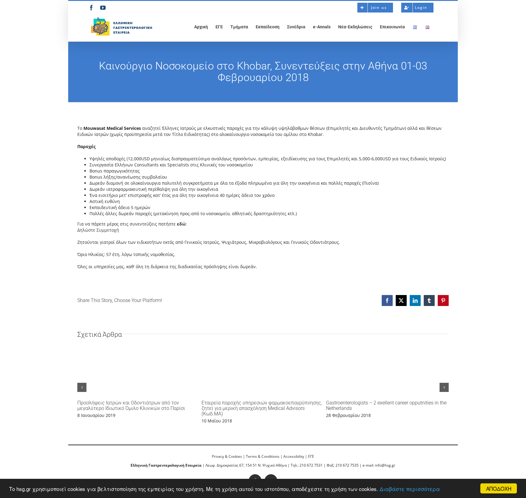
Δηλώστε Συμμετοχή (98, 230)
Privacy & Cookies (227, 456)
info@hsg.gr (385, 465)
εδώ (181, 224)
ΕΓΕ (311, 456)
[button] (81, 387)
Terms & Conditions (262, 456)
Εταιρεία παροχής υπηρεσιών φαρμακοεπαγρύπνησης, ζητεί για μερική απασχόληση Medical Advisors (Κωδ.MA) (262, 408)
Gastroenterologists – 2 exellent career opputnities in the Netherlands (386, 405)
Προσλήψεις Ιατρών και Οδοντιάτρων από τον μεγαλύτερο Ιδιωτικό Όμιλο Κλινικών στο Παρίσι (131, 405)
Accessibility (293, 456)
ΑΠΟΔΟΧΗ (498, 488)
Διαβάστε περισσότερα (410, 489)
